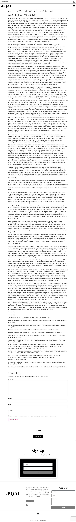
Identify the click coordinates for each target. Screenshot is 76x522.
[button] (74, 6)
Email (10, 404)
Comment (11, 379)
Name (10, 398)
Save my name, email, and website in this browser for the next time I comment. (33, 416)
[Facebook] (74, 2)
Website (10, 410)
